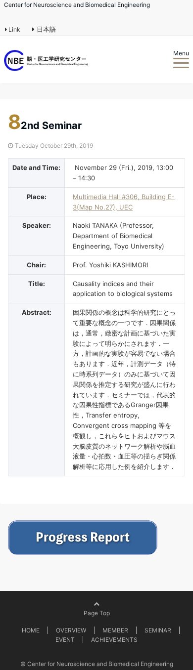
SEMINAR (158, 630)
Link (13, 29)
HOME (31, 630)
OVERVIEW (71, 630)
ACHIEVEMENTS (114, 639)
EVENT (65, 639)
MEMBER (115, 630)
